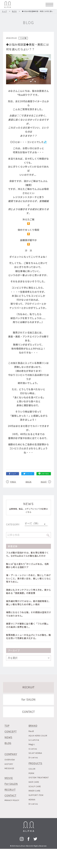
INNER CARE (35, 790)
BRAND (33, 725)
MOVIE (9, 778)
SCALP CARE (35, 786)
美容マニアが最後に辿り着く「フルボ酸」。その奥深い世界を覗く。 (28, 625)
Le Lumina (34, 740)
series (33, 749)
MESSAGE (9, 768)
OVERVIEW (10, 759)
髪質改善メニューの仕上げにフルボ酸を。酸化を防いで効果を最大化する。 (28, 636)
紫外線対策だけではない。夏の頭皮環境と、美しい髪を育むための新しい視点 (28, 603)
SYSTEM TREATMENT (39, 777)
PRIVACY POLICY (12, 800)
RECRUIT (28, 687)
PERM (31, 773)
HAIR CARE (34, 782)
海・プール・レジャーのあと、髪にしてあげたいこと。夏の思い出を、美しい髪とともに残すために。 (28, 578)
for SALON (28, 699)
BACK (28, 481)
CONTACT (28, 712)
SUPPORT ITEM (36, 795)
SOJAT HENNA (35, 753)
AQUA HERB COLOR (38, 735)
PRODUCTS (35, 763)
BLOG (8, 743)
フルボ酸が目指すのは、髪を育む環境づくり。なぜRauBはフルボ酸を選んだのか (27, 554)
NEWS (8, 737)
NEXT (44, 481)
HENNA (32, 799)
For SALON (11, 783)
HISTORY (9, 764)
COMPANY (11, 754)
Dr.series (33, 757)
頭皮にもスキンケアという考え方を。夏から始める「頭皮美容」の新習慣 (28, 591)
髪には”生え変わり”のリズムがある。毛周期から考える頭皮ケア (27, 565)
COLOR (32, 769)
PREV (13, 481)
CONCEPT (11, 731)
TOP (7, 725)
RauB (31, 731)
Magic (32, 744)
